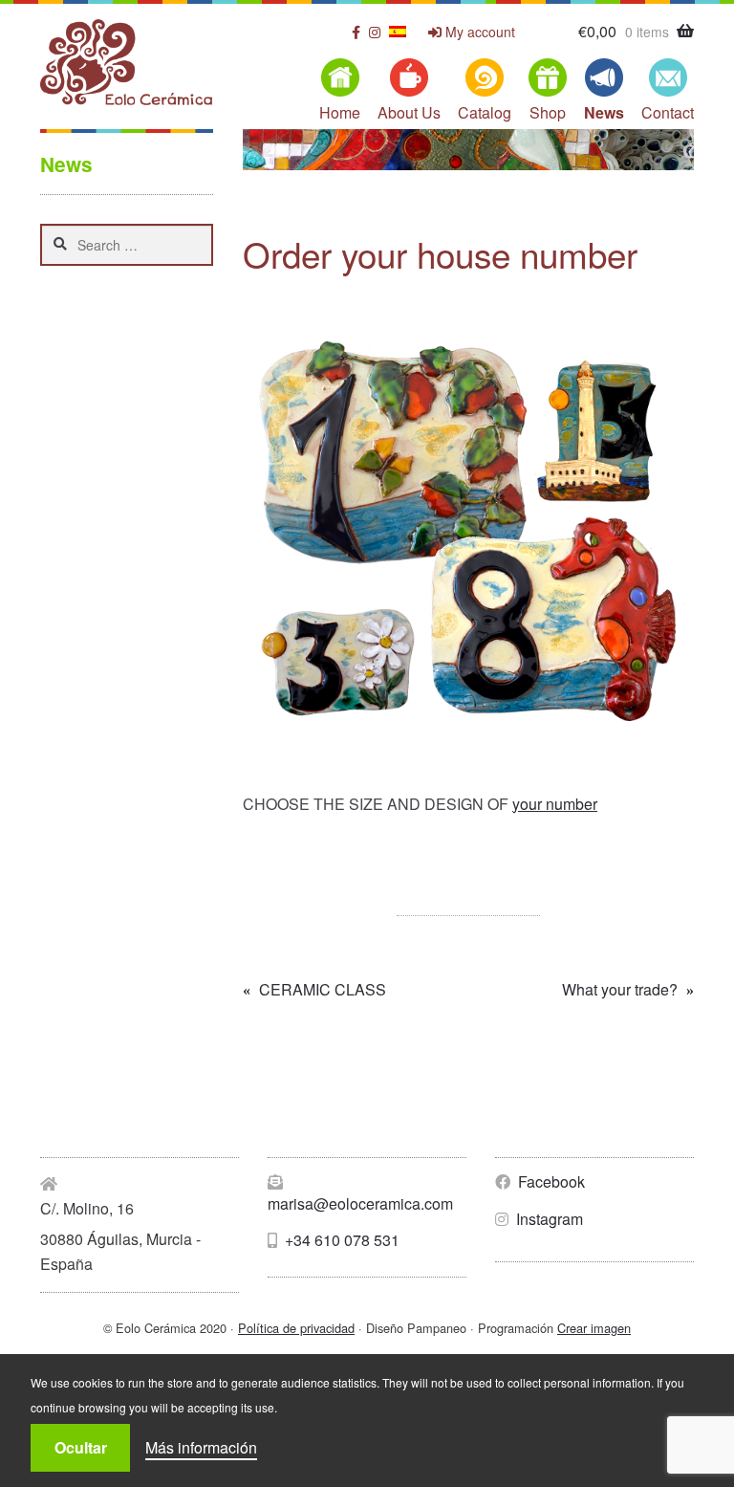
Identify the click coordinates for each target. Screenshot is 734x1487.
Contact (667, 112)
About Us (409, 112)
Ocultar (80, 1447)
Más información (201, 1447)
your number (554, 804)
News (604, 112)
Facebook (549, 1181)
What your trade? (620, 990)
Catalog (484, 112)
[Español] (397, 31)
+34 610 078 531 (340, 1240)
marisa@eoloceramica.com (360, 1203)
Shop (547, 112)
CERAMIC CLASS (322, 990)
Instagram (547, 1219)
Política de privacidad (296, 1328)
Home (339, 112)
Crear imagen (594, 1328)
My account (478, 32)
